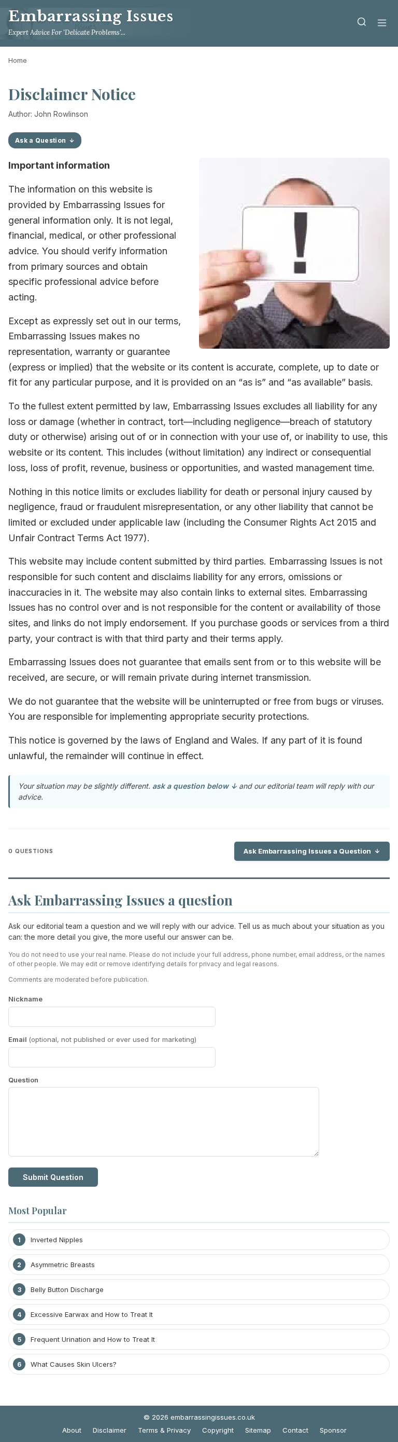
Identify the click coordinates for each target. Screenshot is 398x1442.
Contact (295, 1430)
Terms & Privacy (164, 1430)
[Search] (361, 24)
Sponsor (333, 1430)
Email (102, 1039)
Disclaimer (109, 1430)
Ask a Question (40, 140)
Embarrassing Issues (90, 16)
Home (17, 60)
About (71, 1430)
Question (23, 1080)
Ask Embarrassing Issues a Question (307, 851)
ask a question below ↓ (194, 785)
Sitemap (258, 1430)
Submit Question (53, 1177)
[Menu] (382, 23)
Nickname (25, 999)
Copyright (218, 1430)
